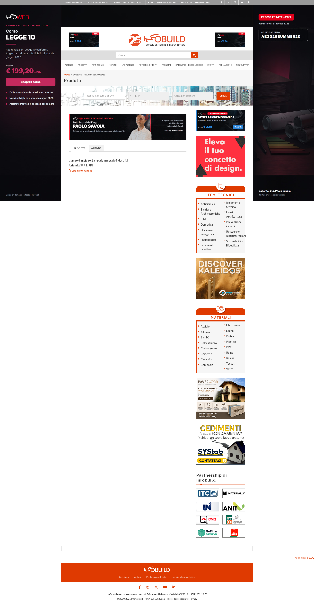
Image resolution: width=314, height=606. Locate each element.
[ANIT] (233, 506)
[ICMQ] (207, 519)
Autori (137, 576)
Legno (230, 330)
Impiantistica (209, 239)
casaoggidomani (98, 2)
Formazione (225, 65)
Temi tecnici (98, 65)
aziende (96, 148)
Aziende (69, 65)
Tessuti (230, 363)
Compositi (207, 365)
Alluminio (206, 332)
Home (67, 74)
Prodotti (82, 65)
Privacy (193, 598)
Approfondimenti (148, 65)
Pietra (230, 336)
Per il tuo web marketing (162, 2)
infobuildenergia (73, 2)
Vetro (229, 369)
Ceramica (206, 359)
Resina (230, 358)
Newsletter (242, 65)
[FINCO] (233, 519)
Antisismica (208, 204)
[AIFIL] (233, 532)
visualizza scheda (82, 170)
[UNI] (207, 506)
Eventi (210, 65)
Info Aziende (127, 65)
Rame (229, 352)
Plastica (231, 341)
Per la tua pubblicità (156, 576)
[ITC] (207, 493)
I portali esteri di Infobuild (128, 2)
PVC (229, 347)
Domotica (207, 224)
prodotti (80, 148)
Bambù (205, 337)
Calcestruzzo (209, 343)
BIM (203, 219)
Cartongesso (209, 348)
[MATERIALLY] (233, 493)
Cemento (206, 354)
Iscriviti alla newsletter (195, 2)
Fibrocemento (234, 325)
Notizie (112, 65)
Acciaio (205, 326)
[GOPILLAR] (207, 532)
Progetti (166, 65)
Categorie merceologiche (189, 65)
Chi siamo (124, 576)
